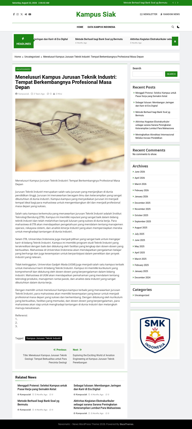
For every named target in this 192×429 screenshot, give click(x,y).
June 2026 (140, 171)
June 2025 (140, 240)
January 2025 (141, 271)
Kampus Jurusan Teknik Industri (44, 338)
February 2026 (142, 190)
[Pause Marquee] (175, 41)
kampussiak (23, 93)
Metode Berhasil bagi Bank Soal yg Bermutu (145, 3)
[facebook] (14, 14)
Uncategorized (23, 69)
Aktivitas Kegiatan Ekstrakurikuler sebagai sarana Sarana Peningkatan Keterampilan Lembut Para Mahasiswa (97, 404)
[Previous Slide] (173, 3)
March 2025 (140, 259)
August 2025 (141, 227)
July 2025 (139, 234)
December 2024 (142, 277)
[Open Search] (173, 27)
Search (137, 68)
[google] (26, 14)
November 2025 (142, 209)
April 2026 (140, 178)
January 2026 (141, 196)
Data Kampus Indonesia (101, 27)
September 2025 (143, 221)
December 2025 (142, 203)
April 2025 (140, 252)
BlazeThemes (126, 424)
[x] (22, 14)
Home (80, 27)
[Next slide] (178, 3)
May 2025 (139, 246)
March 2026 (140, 184)
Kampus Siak (96, 14)
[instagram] (18, 14)
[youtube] (30, 14)
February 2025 (142, 265)
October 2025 (141, 215)
